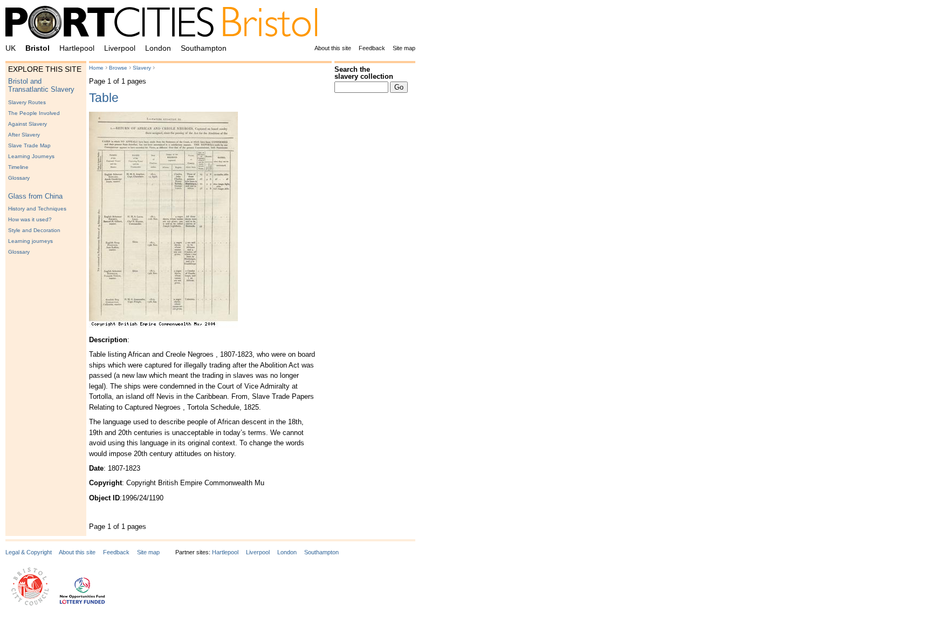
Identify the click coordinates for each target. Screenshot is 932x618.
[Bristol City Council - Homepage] (30, 603)
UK (10, 48)
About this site (332, 48)
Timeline (18, 167)
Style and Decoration (34, 230)
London (158, 48)
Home (96, 68)
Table (104, 98)
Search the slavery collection (363, 73)
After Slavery (24, 135)
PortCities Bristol (165, 24)
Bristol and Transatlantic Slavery (41, 85)
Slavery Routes (27, 102)
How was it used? (30, 219)
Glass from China (35, 196)
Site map (404, 48)
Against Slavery (27, 124)
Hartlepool (76, 48)
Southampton (204, 48)
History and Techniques (37, 209)
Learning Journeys (31, 156)
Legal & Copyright (28, 552)
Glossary (19, 178)
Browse (118, 68)
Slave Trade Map (29, 145)
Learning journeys (30, 241)
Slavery (142, 68)
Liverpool (119, 48)
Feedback (372, 48)
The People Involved (34, 113)
